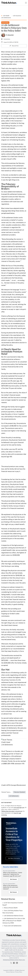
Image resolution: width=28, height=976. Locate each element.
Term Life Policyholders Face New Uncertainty (12, 912)
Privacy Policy (18, 972)
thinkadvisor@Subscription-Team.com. (14, 960)
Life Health (6, 15)
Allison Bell (11, 35)
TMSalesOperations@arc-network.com (11, 811)
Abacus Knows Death (11, 908)
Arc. (13, 970)
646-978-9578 (9, 954)
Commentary (5, 22)
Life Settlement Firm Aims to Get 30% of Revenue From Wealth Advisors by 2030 (13, 921)
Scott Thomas (6, 751)
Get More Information (14, 858)
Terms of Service (10, 972)
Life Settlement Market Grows (13, 915)
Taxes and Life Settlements (12, 926)
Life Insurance (17, 15)
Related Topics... (6, 792)
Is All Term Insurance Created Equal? (12, 904)
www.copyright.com (19, 807)
